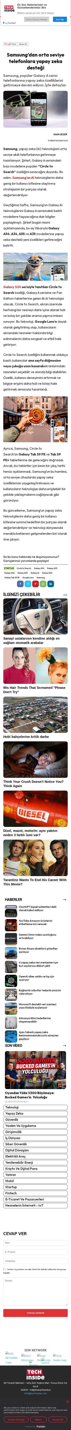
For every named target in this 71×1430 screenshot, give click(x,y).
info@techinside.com (35, 1393)
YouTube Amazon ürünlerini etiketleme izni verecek (35, 922)
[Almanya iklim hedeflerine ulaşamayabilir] (11, 1022)
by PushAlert (10, 23)
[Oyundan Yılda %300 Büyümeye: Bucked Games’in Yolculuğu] (35, 1070)
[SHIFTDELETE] (12, 1357)
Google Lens (28, 577)
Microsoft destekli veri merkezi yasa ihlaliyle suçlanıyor (37, 1006)
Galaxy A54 (9, 573)
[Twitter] (28, 584)
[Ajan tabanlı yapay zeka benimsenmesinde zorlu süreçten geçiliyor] (11, 1036)
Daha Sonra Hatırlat (36, 19)
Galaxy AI (35, 573)
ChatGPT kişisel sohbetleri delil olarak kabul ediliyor (37, 908)
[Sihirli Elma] (28, 1357)
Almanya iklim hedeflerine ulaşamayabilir (35, 1019)
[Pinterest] (35, 584)
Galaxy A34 (39, 568)
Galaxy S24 (12, 287)
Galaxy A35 (52, 568)
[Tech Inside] (60, 1357)
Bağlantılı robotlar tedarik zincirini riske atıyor (40, 992)
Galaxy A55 (23, 573)
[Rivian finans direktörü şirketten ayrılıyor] (11, 953)
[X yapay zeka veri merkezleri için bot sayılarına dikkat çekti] (11, 967)
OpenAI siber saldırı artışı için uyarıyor (36, 978)
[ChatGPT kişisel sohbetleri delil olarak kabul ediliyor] (11, 911)
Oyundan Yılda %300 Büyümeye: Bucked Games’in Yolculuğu (29, 1095)
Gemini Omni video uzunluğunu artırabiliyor (37, 936)
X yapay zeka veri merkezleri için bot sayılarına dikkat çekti (38, 964)
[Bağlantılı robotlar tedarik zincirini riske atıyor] (11, 995)
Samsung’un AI (23, 178)
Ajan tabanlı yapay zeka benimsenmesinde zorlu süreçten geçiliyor (38, 1035)
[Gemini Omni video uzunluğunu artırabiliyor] (11, 939)
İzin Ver (60, 19)
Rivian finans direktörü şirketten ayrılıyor (38, 950)
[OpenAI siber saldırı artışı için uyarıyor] (11, 981)
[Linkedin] (50, 584)
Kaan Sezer (60, 134)
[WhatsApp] (43, 584)
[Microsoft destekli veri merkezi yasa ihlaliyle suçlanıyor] (11, 1009)
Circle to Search (24, 568)
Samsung (41, 577)
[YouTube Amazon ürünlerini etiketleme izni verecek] (11, 925)
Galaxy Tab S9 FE (11, 577)
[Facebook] (20, 584)
